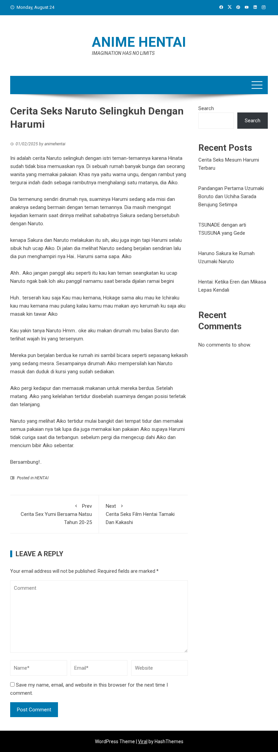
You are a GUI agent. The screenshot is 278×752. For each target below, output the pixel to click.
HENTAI (41, 478)
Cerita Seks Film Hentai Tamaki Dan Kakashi (140, 514)
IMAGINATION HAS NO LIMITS (123, 53)
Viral (142, 741)
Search (206, 108)
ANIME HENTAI (139, 42)
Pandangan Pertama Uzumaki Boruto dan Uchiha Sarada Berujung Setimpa (231, 196)
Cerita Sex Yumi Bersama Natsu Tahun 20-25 (56, 514)
